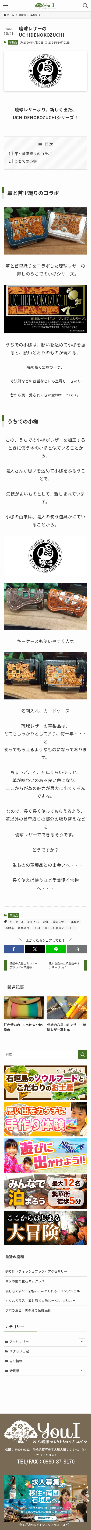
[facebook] (87, 1487)
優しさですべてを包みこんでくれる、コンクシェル (42, 1291)
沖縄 (46, 922)
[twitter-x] (87, 1492)
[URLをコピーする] (77, 949)
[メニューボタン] (5, 5)
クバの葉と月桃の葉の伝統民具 (28, 1310)
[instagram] (87, 1496)
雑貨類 (14, 1370)
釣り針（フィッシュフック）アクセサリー (36, 1271)
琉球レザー (60, 922)
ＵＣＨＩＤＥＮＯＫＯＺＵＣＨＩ (54, 928)
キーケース (16, 922)
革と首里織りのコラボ (33, 153)
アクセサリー (19, 1341)
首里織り (23, 928)
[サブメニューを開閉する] (82, 1341)
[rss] (87, 1500)
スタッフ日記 (19, 1351)
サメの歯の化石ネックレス (25, 1281)
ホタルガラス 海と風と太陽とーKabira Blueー (40, 1300)
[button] (14, 949)
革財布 (9, 928)
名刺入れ (33, 922)
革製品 (13, 42)
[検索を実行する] (82, 1054)
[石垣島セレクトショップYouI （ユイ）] (45, 5)
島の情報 (15, 1361)
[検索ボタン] (85, 5)
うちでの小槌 (25, 161)
